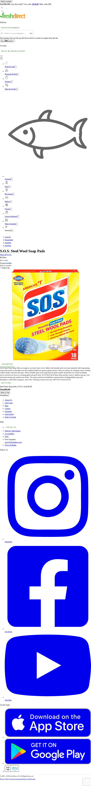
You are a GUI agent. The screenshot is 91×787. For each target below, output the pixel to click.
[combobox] (16, 33)
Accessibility (9, 434)
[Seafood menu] (12, 179)
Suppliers (8, 411)
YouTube (8, 700)
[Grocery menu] (18, 216)
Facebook (8, 632)
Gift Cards (9, 403)
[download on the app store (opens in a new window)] (48, 737)
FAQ (7, 437)
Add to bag (6, 383)
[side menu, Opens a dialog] (2, 11)
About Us (8, 400)
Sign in (4, 51)
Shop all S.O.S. (6, 255)
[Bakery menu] (11, 201)
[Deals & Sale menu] (15, 67)
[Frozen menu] (11, 209)
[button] (45, 268)
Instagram (8, 542)
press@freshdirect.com (13, 442)
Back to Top (5, 393)
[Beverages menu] (13, 194)
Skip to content (6, 1)
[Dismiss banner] (2, 7)
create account (18, 51)
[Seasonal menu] (12, 230)
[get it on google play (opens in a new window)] (48, 764)
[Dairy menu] (10, 186)
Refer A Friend (10, 417)
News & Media (10, 445)
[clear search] (31, 33)
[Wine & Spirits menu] (17, 224)
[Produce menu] (12, 82)
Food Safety (9, 414)
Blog (6, 406)
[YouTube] (48, 697)
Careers (7, 409)
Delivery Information (12, 431)
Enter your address (10, 28)
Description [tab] (7, 364)
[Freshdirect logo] (13, 18)
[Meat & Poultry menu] (17, 89)
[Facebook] (48, 629)
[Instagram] (48, 539)
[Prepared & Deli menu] (18, 74)
